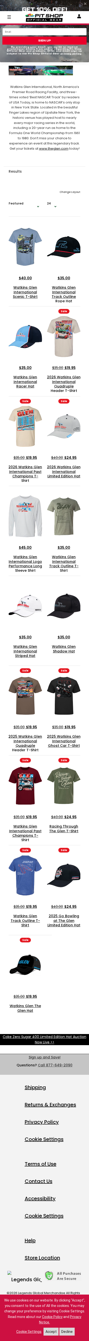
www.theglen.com (53, 148)
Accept (51, 1332)
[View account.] (79, 17)
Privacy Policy (42, 1121)
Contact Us (38, 1181)
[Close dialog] (85, 3)
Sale (64, 311)
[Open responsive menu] (9, 17)
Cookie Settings (44, 1139)
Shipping (35, 1087)
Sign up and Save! (45, 1057)
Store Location (42, 1257)
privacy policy (71, 53)
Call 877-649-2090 (55, 1065)
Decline (67, 1332)
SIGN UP (44, 40)
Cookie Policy (52, 1317)
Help (30, 1240)
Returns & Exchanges (50, 1104)
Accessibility (40, 1198)
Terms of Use (40, 1163)
